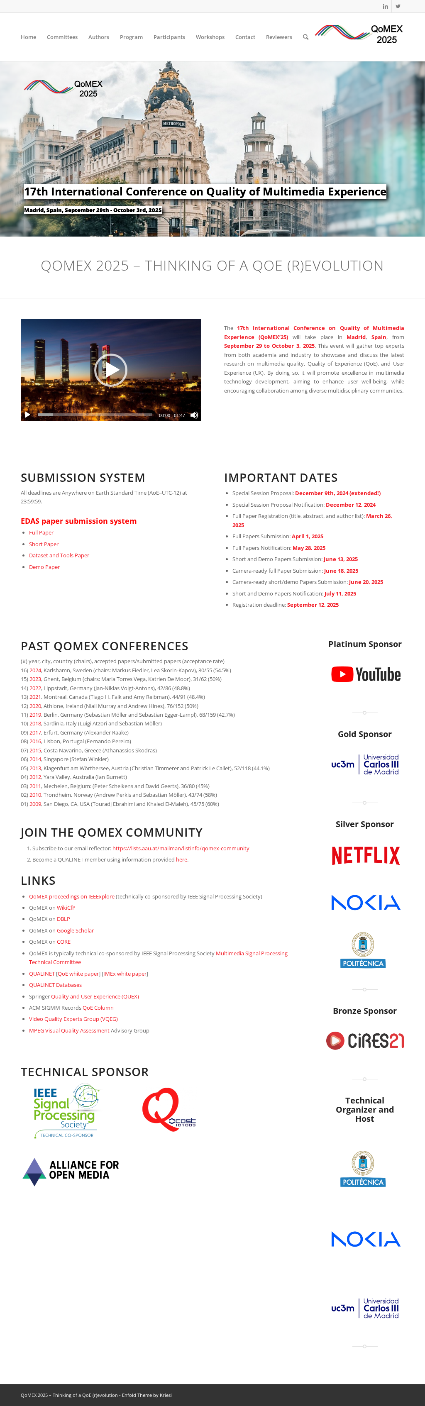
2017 (35, 732)
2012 (35, 777)
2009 (35, 804)
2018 (35, 723)
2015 (35, 750)
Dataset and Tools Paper (59, 555)
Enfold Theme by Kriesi (147, 1395)
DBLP (63, 919)
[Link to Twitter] (398, 6)
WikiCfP (66, 907)
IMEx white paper (125, 973)
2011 (35, 786)
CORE (64, 941)
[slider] (95, 414)
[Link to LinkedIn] (385, 6)
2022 (35, 688)
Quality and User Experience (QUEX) (95, 996)
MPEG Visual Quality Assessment (69, 1030)
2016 (35, 741)
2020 (35, 706)
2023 (35, 679)
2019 (35, 714)
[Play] (27, 415)
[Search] (306, 37)
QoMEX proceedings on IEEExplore (72, 896)
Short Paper (44, 544)
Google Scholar (75, 930)
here (181, 859)
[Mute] (194, 415)
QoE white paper (78, 973)
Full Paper (41, 532)
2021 (35, 697)
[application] (111, 369)
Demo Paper (44, 567)
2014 (35, 759)
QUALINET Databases (55, 985)
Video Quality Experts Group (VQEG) (73, 1019)
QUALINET (42, 973)
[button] (110, 370)
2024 (35, 670)
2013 (35, 768)
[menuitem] (28, 37)
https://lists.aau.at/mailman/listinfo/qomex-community (180, 848)
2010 (35, 794)
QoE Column (98, 1007)
